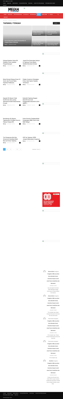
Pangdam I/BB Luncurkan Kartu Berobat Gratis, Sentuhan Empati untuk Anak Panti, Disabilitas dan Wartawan (53, 278)
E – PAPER (50, 14)
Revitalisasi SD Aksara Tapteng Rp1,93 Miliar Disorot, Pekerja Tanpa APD (11, 120)
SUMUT (38, 14)
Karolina (51, 361)
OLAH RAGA (26, 14)
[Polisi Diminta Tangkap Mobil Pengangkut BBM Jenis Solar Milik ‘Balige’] (31, 112)
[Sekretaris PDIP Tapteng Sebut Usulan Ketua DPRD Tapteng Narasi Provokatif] (53, 31)
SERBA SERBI (44, 14)
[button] (58, 14)
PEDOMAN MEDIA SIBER (50, 3)
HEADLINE (9, 3)
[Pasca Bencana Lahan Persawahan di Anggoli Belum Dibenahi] (17, 38)
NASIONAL (30, 3)
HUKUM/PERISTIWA (23, 3)
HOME (4, 3)
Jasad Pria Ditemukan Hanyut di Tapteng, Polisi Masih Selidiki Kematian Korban (31, 62)
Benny (6, 44)
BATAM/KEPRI (33, 14)
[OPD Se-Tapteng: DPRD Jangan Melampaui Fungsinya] (31, 131)
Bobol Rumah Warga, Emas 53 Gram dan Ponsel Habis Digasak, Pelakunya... (11, 81)
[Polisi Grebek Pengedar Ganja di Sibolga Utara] (53, 41)
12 (17, 149)
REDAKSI (4, 5)
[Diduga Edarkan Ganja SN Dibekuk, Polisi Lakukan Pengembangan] (12, 54)
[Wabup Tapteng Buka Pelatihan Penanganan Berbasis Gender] (39, 31)
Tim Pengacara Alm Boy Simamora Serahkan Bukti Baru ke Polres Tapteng (10, 139)
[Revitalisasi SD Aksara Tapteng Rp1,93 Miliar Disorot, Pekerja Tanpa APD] (12, 112)
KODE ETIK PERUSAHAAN (39, 3)
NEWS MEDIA (15, 3)
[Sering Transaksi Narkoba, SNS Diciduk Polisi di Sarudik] (39, 41)
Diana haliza (51, 271)
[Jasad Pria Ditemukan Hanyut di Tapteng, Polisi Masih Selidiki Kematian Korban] (31, 54)
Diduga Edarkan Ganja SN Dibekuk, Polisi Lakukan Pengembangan (10, 62)
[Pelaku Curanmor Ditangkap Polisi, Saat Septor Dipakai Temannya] (31, 73)
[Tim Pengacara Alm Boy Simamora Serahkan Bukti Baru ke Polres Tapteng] (12, 131)
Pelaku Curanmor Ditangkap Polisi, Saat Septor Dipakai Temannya (31, 81)
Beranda (5, 20)
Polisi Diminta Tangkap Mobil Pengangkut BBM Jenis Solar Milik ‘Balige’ (31, 120)
